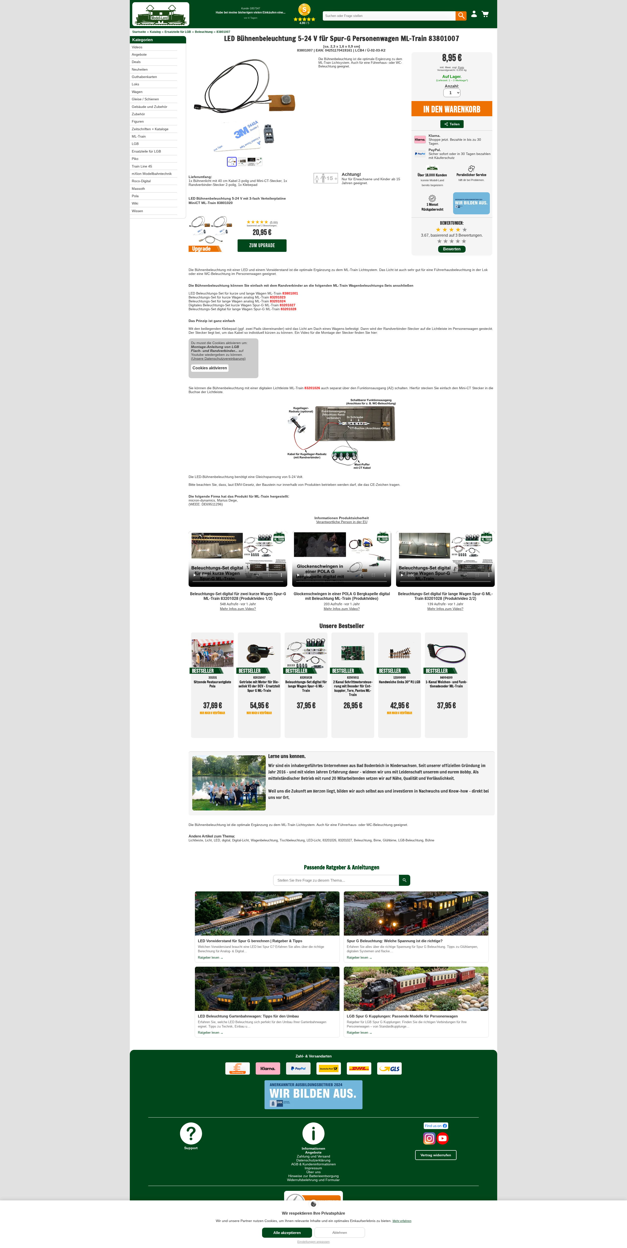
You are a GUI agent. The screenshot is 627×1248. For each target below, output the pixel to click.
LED (217, 840)
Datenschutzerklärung (313, 1160)
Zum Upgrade (262, 245)
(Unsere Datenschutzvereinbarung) (218, 358)
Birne (377, 840)
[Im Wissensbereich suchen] (404, 880)
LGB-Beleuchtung (410, 840)
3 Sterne (452, 241)
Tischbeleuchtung (292, 840)
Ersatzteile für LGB (178, 32)
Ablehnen (339, 1233)
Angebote (139, 54)
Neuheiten (140, 69)
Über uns (313, 1172)
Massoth (138, 189)
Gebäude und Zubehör (149, 107)
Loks (135, 84)
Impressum (313, 1168)
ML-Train (139, 136)
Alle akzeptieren (287, 1233)
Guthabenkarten (144, 77)
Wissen (137, 211)
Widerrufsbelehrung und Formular (313, 1180)
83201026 (312, 388)
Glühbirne (389, 840)
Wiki (135, 203)
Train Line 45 (142, 166)
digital (226, 840)
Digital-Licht (240, 840)
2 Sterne (446, 241)
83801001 (290, 293)
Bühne (429, 840)
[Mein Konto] (474, 14)
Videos (137, 47)
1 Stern (440, 241)
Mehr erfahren (402, 1221)
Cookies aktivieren (210, 368)
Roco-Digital (141, 181)
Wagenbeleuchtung (264, 840)
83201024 (278, 301)
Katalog (155, 32)
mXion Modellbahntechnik (152, 174)
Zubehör (138, 114)
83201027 (287, 305)
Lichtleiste (196, 840)
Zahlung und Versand (313, 1156)
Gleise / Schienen (145, 99)
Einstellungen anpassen (313, 1242)
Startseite (139, 32)
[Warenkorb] (486, 14)
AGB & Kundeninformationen (313, 1164)
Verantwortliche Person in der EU (341, 522)
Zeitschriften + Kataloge (150, 129)
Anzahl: (452, 86)
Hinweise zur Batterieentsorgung (313, 1176)
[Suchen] (461, 16)
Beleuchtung (204, 32)
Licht (208, 840)
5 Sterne (464, 241)
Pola (135, 196)
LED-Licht (314, 840)
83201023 (278, 297)
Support (191, 1148)
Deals (136, 62)
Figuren (138, 121)
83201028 (288, 309)
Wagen (137, 92)
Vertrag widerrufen (436, 1155)
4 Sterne (458, 241)
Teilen (455, 124)
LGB (135, 144)
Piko (135, 159)
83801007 (223, 32)
